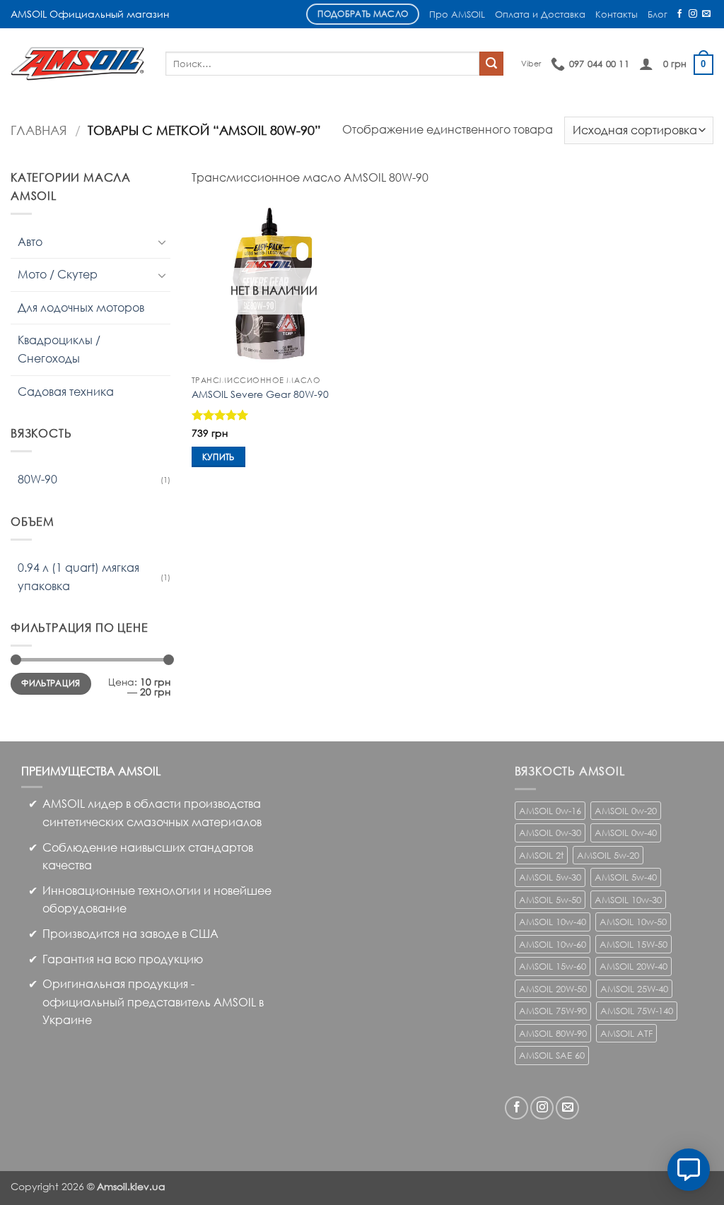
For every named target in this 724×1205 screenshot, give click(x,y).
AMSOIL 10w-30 (628, 899)
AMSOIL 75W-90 (553, 1010)
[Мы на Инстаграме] (693, 14)
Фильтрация (51, 683)
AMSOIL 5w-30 (550, 877)
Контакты (616, 14)
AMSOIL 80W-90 (553, 1033)
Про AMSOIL (457, 14)
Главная (39, 130)
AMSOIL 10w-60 (552, 944)
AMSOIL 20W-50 (553, 988)
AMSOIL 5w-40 (626, 877)
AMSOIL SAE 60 (552, 1055)
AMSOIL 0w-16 (550, 810)
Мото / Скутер (58, 274)
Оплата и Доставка (540, 14)
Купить (218, 457)
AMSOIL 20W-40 (633, 966)
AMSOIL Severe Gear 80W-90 (260, 394)
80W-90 (37, 479)
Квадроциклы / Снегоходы (59, 349)
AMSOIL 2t (541, 855)
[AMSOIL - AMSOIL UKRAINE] (77, 64)
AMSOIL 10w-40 (552, 921)
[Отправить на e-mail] (706, 14)
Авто (30, 242)
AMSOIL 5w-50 (550, 899)
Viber (531, 63)
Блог (657, 14)
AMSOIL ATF (626, 1033)
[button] (646, 63)
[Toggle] (161, 241)
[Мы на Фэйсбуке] (679, 14)
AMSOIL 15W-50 (633, 944)
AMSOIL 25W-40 (634, 988)
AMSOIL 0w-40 (626, 832)
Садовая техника (66, 391)
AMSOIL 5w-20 (608, 855)
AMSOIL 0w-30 (550, 832)
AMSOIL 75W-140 (636, 1010)
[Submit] (491, 64)
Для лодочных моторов (81, 307)
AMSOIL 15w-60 (552, 966)
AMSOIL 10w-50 (633, 921)
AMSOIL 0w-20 (626, 810)
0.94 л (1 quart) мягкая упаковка (78, 576)
